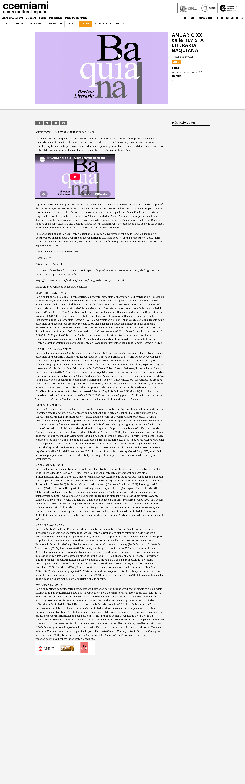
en (192, 17)
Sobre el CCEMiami (12, 17)
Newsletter (205, 17)
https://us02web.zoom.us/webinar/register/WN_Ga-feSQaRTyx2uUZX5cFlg (80, 280)
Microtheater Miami (76, 17)
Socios (42, 17)
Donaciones (55, 17)
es (185, 17)
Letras (176, 62)
